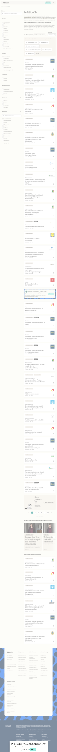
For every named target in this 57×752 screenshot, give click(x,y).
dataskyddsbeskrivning (17, 746)
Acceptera (33, 749)
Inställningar (24, 749)
